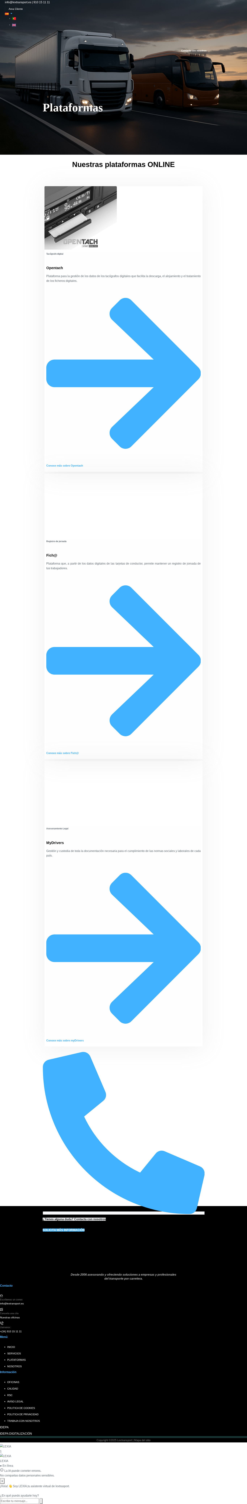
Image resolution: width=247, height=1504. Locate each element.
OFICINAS (13, 1382)
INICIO (11, 1347)
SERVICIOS (14, 1353)
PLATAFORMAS (16, 1359)
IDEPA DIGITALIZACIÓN (16, 1433)
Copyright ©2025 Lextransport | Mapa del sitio (123, 1440)
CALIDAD (12, 1388)
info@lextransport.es (18, 2)
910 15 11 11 (41, 2)
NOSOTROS (14, 1366)
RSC (9, 1395)
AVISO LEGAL (15, 1401)
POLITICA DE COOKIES (21, 1408)
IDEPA (4, 1427)
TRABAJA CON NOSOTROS (23, 1420)
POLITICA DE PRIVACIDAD (23, 1414)
